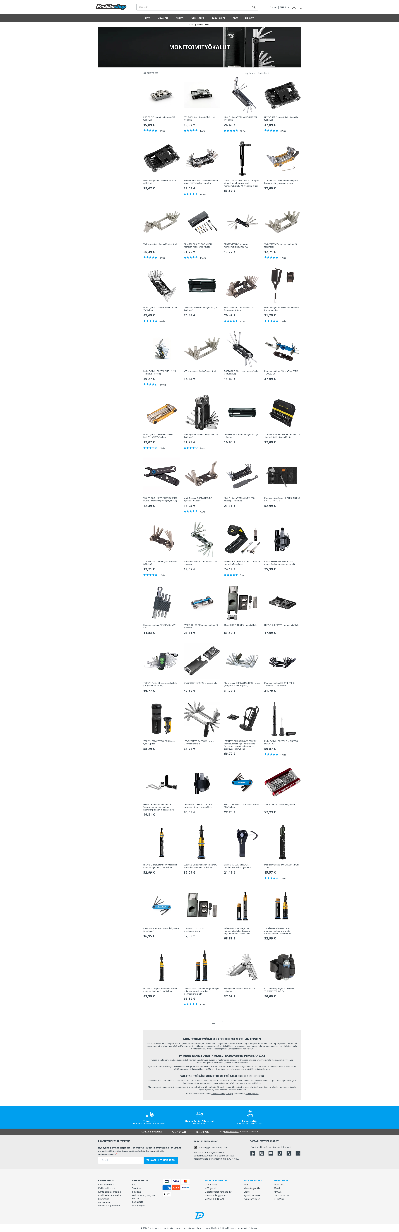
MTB (246, 1184)
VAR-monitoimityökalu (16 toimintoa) (160, 244)
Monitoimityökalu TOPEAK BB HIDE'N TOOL (281, 866)
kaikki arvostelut (231, 1131)
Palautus (136, 1191)
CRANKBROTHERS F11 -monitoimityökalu (194, 929)
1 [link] (213, 1021)
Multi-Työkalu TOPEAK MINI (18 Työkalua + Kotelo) (238, 309)
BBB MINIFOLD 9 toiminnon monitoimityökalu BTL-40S (236, 245)
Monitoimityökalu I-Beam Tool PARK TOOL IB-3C (281, 372)
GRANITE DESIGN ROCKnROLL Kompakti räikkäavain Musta (198, 245)
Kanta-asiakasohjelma (109, 1191)
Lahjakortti (137, 1201)
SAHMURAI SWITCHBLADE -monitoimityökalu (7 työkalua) (237, 866)
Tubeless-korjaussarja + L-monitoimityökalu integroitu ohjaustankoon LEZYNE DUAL (237, 931)
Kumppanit (243, 1228)
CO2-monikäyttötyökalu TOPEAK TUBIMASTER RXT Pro (279, 990)
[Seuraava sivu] (230, 1021)
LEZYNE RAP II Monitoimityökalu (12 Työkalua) (200, 309)
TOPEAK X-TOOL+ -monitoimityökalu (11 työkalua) (241, 372)
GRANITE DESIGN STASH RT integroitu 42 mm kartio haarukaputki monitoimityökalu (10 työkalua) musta (242, 183)
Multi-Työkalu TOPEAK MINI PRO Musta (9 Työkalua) (239, 499)
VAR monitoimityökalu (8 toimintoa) (200, 371)
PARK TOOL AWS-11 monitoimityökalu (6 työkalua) (241, 805)
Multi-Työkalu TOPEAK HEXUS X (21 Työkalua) (240, 118)
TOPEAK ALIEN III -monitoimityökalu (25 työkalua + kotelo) (160, 684)
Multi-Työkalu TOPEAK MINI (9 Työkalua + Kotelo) (198, 499)
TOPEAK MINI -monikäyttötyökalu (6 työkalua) (160, 562)
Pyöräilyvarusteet (252, 1195)
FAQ (134, 1184)
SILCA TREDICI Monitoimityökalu (279, 804)
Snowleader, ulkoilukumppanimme (109, 1204)
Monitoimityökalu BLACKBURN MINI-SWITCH (160, 626)
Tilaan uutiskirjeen (161, 1160)
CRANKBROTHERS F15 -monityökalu (200, 683)
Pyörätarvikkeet (252, 1198)
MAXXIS (278, 1191)
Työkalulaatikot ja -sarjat (222, 1093)
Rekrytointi (103, 1198)
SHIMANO (279, 1184)
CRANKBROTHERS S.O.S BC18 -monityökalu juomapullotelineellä (279, 562)
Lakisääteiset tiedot (171, 1228)
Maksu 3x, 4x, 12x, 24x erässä (143, 1197)
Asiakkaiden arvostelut (109, 1195)
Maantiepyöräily (252, 1188)
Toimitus (136, 1188)
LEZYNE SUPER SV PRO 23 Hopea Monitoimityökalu (199, 742)
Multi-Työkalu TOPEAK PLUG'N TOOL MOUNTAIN (281, 742)
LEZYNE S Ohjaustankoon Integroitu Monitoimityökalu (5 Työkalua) (200, 866)
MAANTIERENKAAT (214, 1198)
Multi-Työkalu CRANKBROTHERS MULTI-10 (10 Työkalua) (158, 435)
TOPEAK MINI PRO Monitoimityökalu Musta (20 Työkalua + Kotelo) (201, 182)
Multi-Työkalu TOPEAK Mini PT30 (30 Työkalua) (160, 309)
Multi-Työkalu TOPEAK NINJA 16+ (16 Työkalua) (201, 435)
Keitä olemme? (106, 1184)
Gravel (247, 1191)
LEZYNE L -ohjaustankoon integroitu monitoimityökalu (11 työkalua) (160, 866)
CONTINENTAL (281, 1195)
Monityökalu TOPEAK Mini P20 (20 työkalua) (239, 990)
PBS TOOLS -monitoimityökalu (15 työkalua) (159, 118)
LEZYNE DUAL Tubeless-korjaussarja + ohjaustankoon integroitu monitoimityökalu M (201, 991)
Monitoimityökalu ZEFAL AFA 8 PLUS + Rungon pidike (281, 309)
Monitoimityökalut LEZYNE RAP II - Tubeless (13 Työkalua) (280, 684)
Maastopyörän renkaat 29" (218, 1191)
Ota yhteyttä (138, 1205)
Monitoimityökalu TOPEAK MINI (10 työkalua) (200, 562)
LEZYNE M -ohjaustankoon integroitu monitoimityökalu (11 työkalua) (160, 990)
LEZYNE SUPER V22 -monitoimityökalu (281, 625)
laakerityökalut (252, 1093)
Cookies (254, 1228)
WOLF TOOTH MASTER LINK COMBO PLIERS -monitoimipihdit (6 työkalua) (160, 499)
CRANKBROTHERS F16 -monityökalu (240, 625)
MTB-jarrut (210, 1188)
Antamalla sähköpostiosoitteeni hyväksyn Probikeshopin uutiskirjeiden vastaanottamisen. (131, 1152)
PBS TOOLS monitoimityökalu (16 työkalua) (199, 118)
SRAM (277, 1188)
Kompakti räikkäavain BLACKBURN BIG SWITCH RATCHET (282, 499)
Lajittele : (250, 72)
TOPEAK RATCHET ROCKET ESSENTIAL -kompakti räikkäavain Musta (282, 435)
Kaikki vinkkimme (106, 1188)
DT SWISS (279, 1198)
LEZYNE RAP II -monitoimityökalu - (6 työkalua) (241, 435)
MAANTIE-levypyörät (215, 1195)
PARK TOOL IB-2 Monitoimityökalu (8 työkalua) (201, 626)
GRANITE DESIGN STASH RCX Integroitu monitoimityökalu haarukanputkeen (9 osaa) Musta (158, 807)
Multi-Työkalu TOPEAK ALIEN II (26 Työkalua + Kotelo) (159, 372)
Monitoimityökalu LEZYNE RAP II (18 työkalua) (159, 182)
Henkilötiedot (228, 1228)
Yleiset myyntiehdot (192, 1228)
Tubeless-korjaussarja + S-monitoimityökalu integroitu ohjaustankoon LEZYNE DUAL (277, 931)
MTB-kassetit (211, 1184)
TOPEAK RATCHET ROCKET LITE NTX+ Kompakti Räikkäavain (242, 562)
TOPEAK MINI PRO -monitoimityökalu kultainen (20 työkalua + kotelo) (281, 182)
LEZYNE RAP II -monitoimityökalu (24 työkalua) (281, 118)
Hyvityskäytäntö (212, 1228)
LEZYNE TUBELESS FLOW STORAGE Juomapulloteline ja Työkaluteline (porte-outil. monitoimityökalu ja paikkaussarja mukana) (240, 745)
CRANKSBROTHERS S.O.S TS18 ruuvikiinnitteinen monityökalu (198, 805)
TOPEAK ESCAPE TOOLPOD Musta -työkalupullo (159, 742)
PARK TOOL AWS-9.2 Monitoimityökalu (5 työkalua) (161, 929)
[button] (300, 7)
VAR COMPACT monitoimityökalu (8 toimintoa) (280, 245)
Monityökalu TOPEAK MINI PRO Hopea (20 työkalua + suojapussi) (242, 684)
